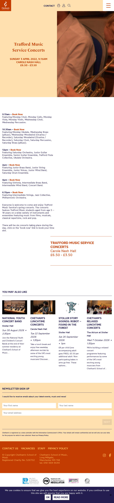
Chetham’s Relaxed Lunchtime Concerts (94, 323)
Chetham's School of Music (5, 5)
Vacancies (28, 448)
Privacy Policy (43, 435)
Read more (61, 497)
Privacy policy (58, 448)
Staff (41, 448)
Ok (48, 497)
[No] (110, 495)
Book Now (17, 114)
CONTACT (49, 5)
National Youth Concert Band (13, 320)
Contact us (10, 448)
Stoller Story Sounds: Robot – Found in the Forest (70, 323)
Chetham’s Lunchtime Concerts (37, 321)
